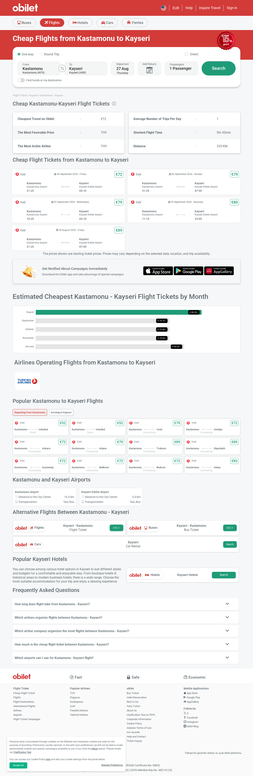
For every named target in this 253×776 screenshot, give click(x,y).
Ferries (137, 23)
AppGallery (192, 701)
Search (218, 68)
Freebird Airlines (79, 710)
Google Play (193, 697)
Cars (109, 23)
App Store (192, 693)
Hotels (82, 23)
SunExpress (76, 701)
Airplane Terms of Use (139, 727)
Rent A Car (132, 701)
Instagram (192, 721)
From (26, 64)
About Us (132, 710)
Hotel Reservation (136, 697)
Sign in (232, 8)
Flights (54, 23)
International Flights (24, 706)
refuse (94, 748)
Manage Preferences (112, 765)
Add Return (149, 64)
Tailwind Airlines (79, 714)
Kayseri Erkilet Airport (95, 492)
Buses (26, 23)
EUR (176, 8)
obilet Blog (192, 726)
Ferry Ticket (133, 706)
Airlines (17, 710)
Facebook (192, 717)
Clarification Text (22, 752)
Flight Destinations (23, 701)
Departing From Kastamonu (29, 412)
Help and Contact (136, 736)
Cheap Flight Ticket (24, 693)
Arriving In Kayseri (61, 412)
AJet (72, 706)
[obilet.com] (35, 11)
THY (72, 693)
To (70, 64)
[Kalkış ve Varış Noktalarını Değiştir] (62, 68)
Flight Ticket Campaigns (26, 719)
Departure (122, 64)
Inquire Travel (209, 8)
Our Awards (133, 732)
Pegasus (75, 697)
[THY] (27, 381)
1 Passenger (181, 68)
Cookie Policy (134, 723)
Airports (17, 714)
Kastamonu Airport (27, 492)
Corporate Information (139, 719)
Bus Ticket (133, 693)
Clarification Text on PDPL (141, 714)
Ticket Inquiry (134, 740)
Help (189, 8)
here (48, 759)
